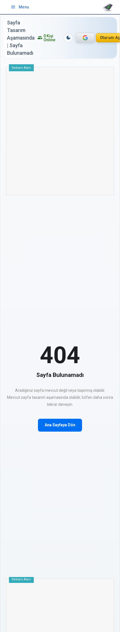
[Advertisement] (60, 133)
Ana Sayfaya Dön (60, 425)
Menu (20, 7)
